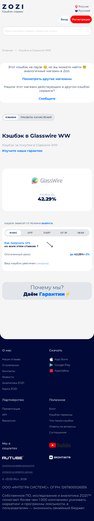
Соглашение (57, 432)
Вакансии (9, 420)
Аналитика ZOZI (13, 383)
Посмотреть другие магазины (47, 79)
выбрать (47, 223)
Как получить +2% (21, 244)
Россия (83, 6)
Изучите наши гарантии (22, 151)
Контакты (8, 371)
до (71, 254)
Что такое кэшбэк (61, 420)
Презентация (11, 408)
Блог (52, 408)
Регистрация (81, 19)
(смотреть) (42, 263)
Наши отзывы (11, 359)
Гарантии (52, 294)
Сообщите (47, 99)
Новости (8, 377)
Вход (64, 19)
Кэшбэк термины (60, 414)
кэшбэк (10, 117)
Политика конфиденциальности (18, 466)
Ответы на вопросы (62, 426)
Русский (84, 10)
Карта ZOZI (9, 388)
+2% (87, 254)
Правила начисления (36, 117)
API (4, 414)
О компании (10, 365)
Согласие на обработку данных (17, 472)
